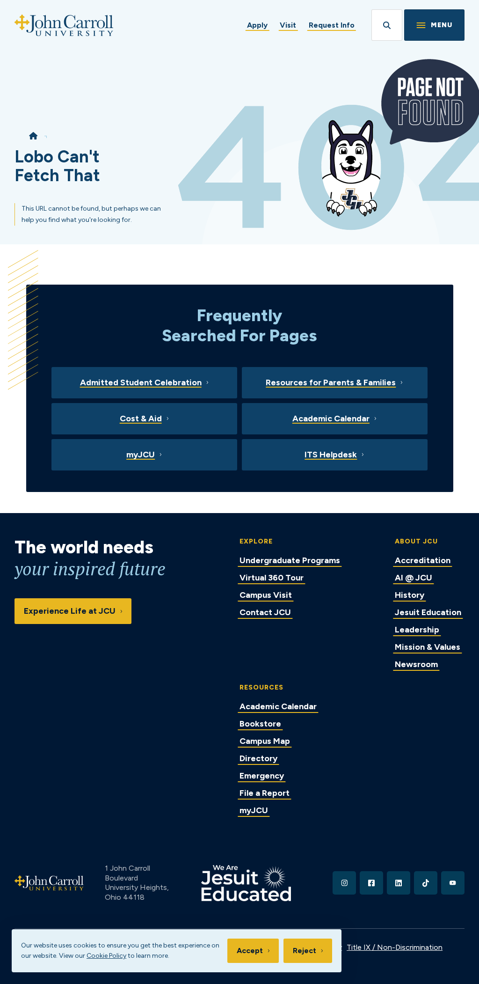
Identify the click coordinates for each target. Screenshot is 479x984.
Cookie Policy (106, 956)
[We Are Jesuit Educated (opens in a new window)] (246, 883)
